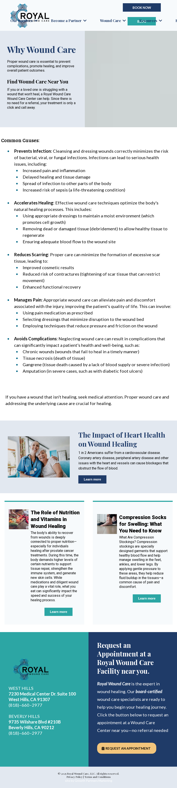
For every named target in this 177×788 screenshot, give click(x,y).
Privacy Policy (74, 777)
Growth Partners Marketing (93, 780)
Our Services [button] (21, 20)
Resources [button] (148, 20)
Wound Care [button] (111, 20)
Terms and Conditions (97, 777)
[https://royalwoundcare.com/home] (44, 669)
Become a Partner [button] (66, 20)
